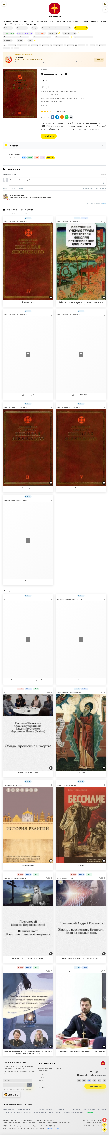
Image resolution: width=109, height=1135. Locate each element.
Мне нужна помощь (97, 1086)
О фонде (41, 1074)
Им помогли (42, 1084)
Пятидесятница (80, 1113)
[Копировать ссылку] (71, 117)
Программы (42, 1087)
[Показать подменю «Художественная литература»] (94, 37)
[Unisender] (11, 1094)
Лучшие (13, 188)
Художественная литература (83, 37)
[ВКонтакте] (79, 1080)
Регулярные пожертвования (44, 1120)
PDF (37, 157)
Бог (55, 1109)
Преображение (69, 1113)
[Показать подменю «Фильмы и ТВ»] (14, 40)
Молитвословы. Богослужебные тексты (16, 37)
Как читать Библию (9, 1113)
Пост (35, 1109)
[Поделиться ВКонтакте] (52, 117)
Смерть (103, 1109)
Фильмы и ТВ (8, 40)
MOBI (43, 157)
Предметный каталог (62, 37)
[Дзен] (94, 1080)
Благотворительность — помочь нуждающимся (49, 1069)
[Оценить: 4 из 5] (51, 111)
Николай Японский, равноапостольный (59, 91)
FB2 (25, 157)
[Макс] (89, 1080)
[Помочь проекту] (104, 1120)
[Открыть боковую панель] (105, 3)
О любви (68, 1109)
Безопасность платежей (11, 1123)
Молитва (41, 1109)
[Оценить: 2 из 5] (45, 111)
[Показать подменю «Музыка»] (25, 40)
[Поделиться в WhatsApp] (67, 117)
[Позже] (48, 87)
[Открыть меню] (3, 3)
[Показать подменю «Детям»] (35, 40)
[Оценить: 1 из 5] (42, 111)
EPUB (30, 157)
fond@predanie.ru (99, 1072)
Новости (41, 1077)
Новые (5, 188)
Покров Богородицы (39, 1113)
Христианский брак (79, 1109)
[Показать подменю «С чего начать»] (59, 33)
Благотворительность (47, 1063)
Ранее (21, 188)
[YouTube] (99, 1080)
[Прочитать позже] (15, 157)
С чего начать (53, 33)
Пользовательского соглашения (94, 1125)
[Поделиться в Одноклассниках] (62, 117)
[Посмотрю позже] (51, 218)
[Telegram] (84, 1080)
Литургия (49, 1109)
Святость (61, 1109)
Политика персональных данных (58, 1123)
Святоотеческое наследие (42, 37)
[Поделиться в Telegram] (57, 117)
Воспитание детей (93, 1109)
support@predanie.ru (92, 1075)
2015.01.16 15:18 (30, 195)
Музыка (20, 40)
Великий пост (27, 1109)
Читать (48, 81)
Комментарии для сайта (96, 203)
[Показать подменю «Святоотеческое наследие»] (52, 37)
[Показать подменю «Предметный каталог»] (71, 37)
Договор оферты (26, 1120)
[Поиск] (105, 9)
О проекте (41, 1123)
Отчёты (40, 1080)
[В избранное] (43, 87)
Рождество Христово (9, 1109)
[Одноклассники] (104, 1080)
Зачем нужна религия (24, 1113)
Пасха (20, 1109)
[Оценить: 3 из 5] (48, 111)
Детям (30, 40)
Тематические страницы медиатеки (19, 1105)
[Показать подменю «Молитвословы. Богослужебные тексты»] (30, 37)
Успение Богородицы (55, 1113)
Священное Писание (69, 33)
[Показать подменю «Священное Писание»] (78, 33)
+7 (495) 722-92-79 (98, 1068)
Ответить (12, 200)
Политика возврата (29, 1123)
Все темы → (91, 1113)
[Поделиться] (19, 157)
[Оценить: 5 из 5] (54, 111)
